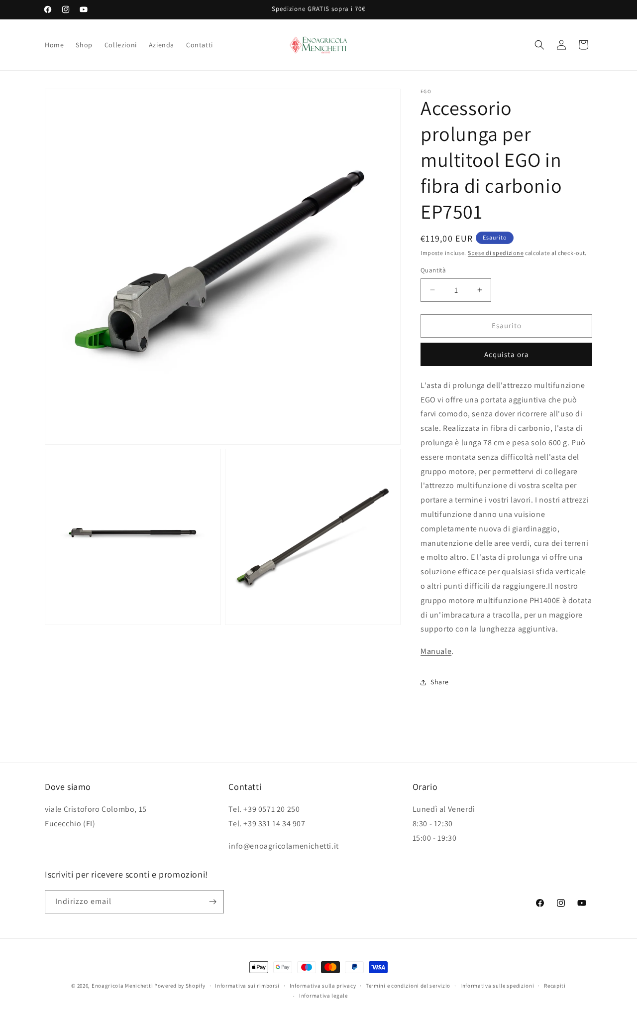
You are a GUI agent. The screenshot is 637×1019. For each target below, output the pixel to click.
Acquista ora (506, 354)
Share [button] (439, 681)
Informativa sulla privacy (323, 985)
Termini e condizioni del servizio (408, 985)
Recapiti (555, 985)
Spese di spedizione (496, 252)
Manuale (436, 651)
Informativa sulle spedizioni (497, 985)
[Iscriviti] (212, 901)
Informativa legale (323, 995)
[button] (539, 45)
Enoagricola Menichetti (122, 985)
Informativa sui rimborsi (247, 985)
